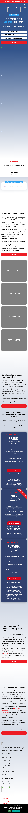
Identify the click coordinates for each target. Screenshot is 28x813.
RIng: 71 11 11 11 (14, 470)
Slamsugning (6, 800)
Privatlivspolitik (16, 810)
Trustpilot (5, 653)
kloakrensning (5, 710)
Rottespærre (6, 803)
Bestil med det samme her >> (14, 474)
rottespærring (5, 712)
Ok (9, 810)
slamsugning (16, 708)
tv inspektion (13, 710)
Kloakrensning (6, 798)
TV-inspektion (6, 801)
